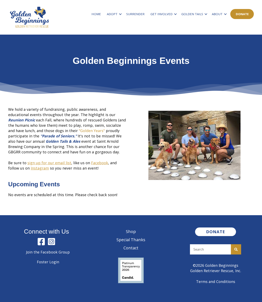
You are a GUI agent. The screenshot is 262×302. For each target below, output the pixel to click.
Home (96, 14)
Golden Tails (192, 14)
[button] (120, 14)
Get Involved (161, 14)
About (217, 14)
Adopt (112, 14)
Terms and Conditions (215, 281)
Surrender (135, 14)
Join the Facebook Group (48, 252)
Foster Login (48, 261)
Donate (242, 14)
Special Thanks (130, 239)
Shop (131, 231)
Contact (130, 248)
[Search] (236, 249)
